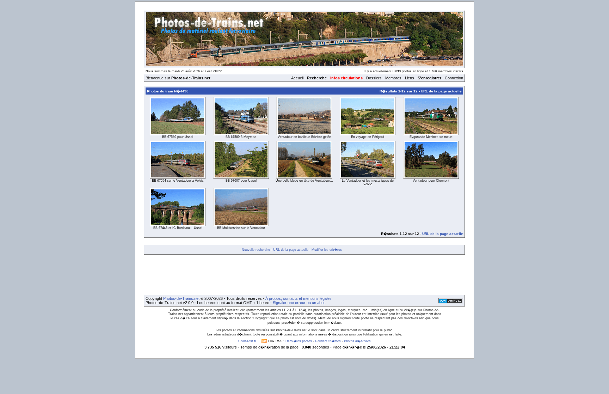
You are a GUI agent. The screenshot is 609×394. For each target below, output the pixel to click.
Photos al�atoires (357, 341)
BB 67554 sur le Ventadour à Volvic (178, 180)
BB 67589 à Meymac (241, 137)
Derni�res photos (298, 341)
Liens (409, 78)
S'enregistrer (429, 78)
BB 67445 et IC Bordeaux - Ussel (177, 228)
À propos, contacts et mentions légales (298, 298)
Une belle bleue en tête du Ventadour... (304, 180)
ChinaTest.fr (247, 341)
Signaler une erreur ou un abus (299, 303)
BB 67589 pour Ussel (177, 137)
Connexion (454, 78)
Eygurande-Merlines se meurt (431, 137)
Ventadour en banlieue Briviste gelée (304, 137)
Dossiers (374, 78)
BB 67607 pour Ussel (241, 180)
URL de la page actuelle (441, 91)
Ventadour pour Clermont (431, 180)
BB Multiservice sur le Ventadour (241, 228)
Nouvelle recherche (256, 249)
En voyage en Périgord (367, 137)
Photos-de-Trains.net (181, 298)
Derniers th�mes (328, 341)
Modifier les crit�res (327, 249)
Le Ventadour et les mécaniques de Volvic (368, 182)
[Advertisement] (304, 275)
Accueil (297, 78)
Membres (393, 78)
